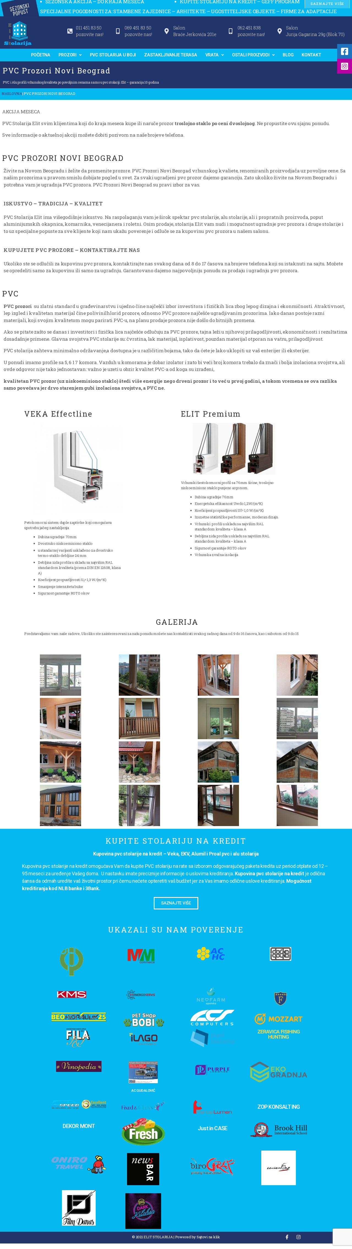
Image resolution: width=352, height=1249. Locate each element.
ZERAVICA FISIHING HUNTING (278, 1034)
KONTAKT (311, 54)
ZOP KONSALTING (278, 1107)
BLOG (288, 54)
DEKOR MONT (79, 1126)
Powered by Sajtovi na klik (197, 1236)
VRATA (212, 54)
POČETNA (40, 54)
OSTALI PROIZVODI (251, 54)
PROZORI (67, 54)
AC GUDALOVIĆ (143, 1090)
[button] (70, 55)
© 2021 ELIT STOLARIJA (152, 1236)
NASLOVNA (12, 93)
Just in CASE (212, 1128)
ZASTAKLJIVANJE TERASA (170, 54)
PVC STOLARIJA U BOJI (113, 54)
